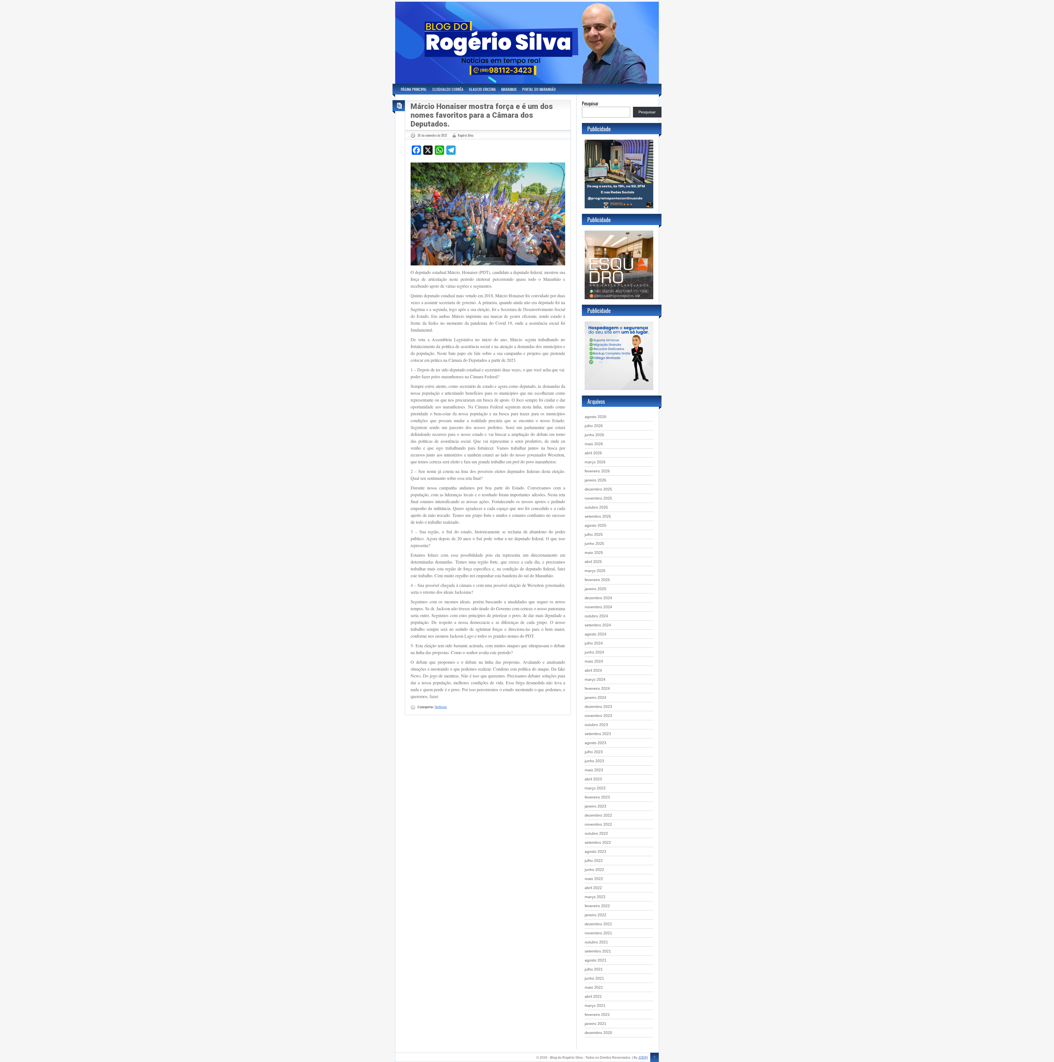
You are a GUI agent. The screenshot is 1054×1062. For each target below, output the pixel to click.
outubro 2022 (596, 833)
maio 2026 (594, 444)
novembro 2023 (598, 715)
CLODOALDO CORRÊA (447, 89)
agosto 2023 (595, 743)
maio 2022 (594, 878)
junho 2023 (594, 761)
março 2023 (595, 788)
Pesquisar (590, 103)
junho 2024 (594, 652)
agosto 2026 (595, 416)
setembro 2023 (598, 734)
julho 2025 (594, 534)
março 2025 (595, 570)
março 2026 (595, 462)
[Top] (654, 1058)
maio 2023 (594, 770)
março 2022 (595, 897)
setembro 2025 (598, 516)
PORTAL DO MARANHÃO (539, 89)
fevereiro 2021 (597, 1014)
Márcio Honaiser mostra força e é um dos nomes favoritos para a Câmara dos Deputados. (482, 115)
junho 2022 (594, 869)
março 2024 (595, 679)
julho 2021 (594, 969)
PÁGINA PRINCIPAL (414, 89)
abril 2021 (593, 996)
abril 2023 (593, 779)
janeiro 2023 (595, 806)
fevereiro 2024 (597, 688)
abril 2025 (593, 561)
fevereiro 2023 (597, 797)
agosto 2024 (595, 634)
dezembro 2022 (598, 815)
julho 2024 (594, 643)
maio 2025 (594, 552)
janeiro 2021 (595, 1023)
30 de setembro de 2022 (432, 135)
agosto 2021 (595, 960)
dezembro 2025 (598, 489)
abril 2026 (593, 453)
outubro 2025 (596, 507)
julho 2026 (594, 426)
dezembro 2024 (598, 598)
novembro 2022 (598, 824)
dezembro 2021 (598, 924)
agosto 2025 (595, 525)
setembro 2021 (598, 951)
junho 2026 (594, 435)
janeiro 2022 (595, 915)
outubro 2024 (596, 616)
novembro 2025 (598, 498)
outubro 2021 (596, 942)
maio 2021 (594, 987)
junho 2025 (594, 543)
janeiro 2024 (595, 697)
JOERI (643, 1058)
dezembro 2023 (598, 706)
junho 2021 (594, 978)
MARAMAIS (509, 89)
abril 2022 (593, 888)
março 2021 (595, 1005)
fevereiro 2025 (597, 580)
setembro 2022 (598, 842)
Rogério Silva (465, 135)
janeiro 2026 (595, 480)
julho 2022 (594, 860)
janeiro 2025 (595, 589)
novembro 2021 (598, 933)
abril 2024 (593, 670)
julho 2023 (594, 752)
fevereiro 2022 (597, 906)
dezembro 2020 (598, 1032)
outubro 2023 (596, 724)
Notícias (441, 707)
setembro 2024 (598, 625)
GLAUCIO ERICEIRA (482, 89)
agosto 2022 (595, 851)
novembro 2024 (598, 607)
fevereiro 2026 (597, 471)
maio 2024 (594, 661)
